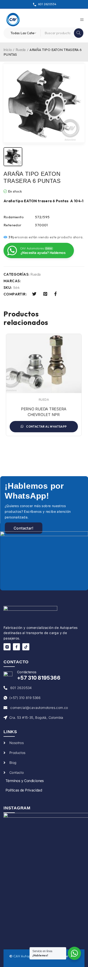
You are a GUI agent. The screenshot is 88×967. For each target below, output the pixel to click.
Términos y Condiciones (25, 780)
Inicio (8, 49)
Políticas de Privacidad (24, 790)
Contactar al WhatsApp (46, 426)
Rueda (21, 49)
